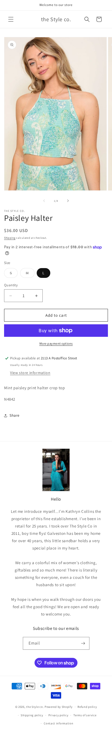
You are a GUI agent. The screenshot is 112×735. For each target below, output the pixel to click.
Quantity (11, 285)
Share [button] (15, 415)
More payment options (56, 343)
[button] (11, 19)
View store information (30, 372)
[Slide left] (44, 201)
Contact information (58, 723)
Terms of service (84, 715)
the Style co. (35, 707)
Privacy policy (58, 715)
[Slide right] (68, 201)
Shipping (9, 238)
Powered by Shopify (59, 707)
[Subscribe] (83, 643)
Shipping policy (32, 715)
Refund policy (87, 707)
